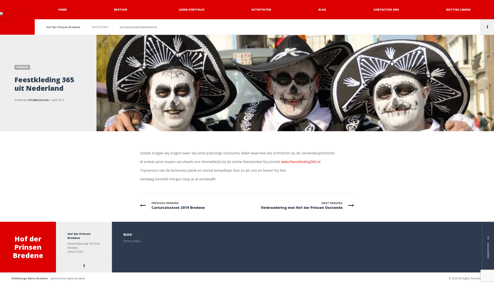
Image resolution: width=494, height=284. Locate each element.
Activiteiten (261, 9)
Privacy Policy (132, 241)
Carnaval (22, 67)
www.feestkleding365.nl (300, 161)
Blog (322, 9)
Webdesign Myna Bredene (30, 278)
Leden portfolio (191, 9)
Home (62, 9)
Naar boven (488, 248)
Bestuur (120, 9)
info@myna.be (38, 100)
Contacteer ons (386, 9)
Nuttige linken (458, 9)
